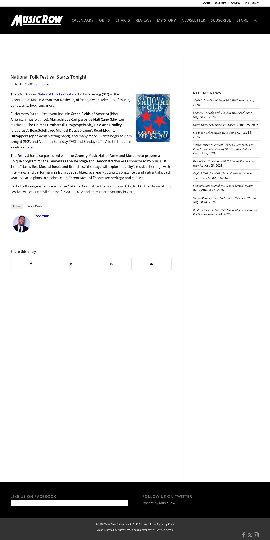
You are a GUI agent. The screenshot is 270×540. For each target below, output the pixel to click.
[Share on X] (71, 264)
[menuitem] (206, 3)
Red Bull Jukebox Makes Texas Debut (214, 132)
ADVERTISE (220, 3)
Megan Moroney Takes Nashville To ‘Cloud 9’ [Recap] (224, 198)
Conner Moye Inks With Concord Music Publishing (222, 112)
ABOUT (206, 3)
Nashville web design (129, 529)
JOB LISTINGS (252, 3)
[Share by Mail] (152, 264)
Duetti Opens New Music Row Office (214, 125)
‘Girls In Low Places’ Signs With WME (215, 100)
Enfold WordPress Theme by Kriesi (155, 524)
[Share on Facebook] (31, 264)
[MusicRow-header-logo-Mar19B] (37, 20)
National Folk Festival (54, 94)
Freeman (44, 84)
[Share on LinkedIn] (111, 264)
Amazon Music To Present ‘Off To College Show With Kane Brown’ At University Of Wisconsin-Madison (223, 147)
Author (17, 206)
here (29, 147)
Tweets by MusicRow (158, 503)
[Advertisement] (224, 248)
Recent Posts (34, 206)
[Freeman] (21, 231)
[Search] (255, 20)
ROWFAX (235, 3)
